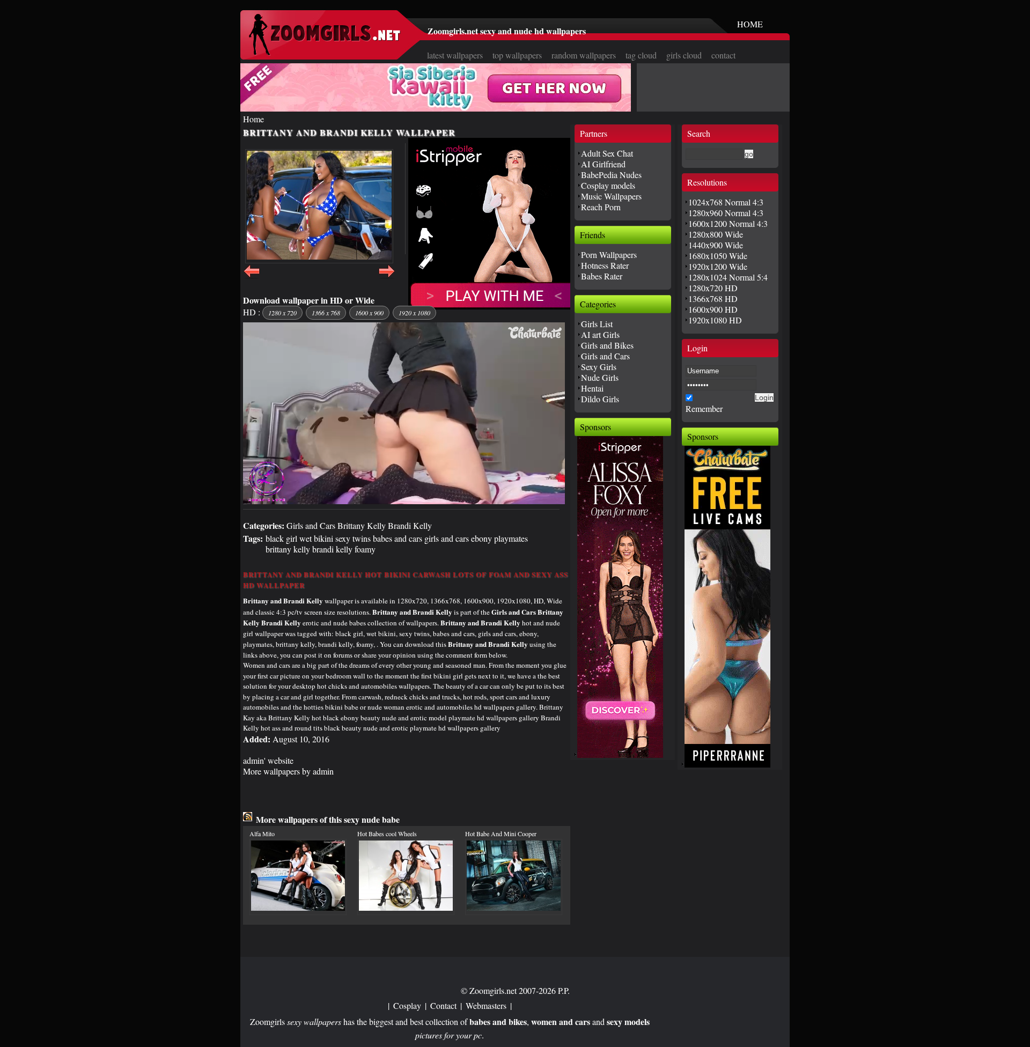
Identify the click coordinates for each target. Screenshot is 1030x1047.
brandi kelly (332, 549)
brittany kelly (288, 549)
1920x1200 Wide (717, 266)
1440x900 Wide (715, 244)
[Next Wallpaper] (386, 277)
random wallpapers (583, 55)
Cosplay (407, 1005)
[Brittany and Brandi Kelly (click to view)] (319, 206)
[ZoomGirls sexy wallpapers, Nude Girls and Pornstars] (324, 52)
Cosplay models (608, 185)
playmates (511, 538)
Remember (704, 408)
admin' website (268, 760)
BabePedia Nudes (611, 174)
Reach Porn (601, 206)
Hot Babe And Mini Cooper (500, 833)
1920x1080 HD (715, 320)
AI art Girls (600, 334)
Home (253, 118)
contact (723, 55)
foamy (365, 549)
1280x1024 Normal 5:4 (728, 277)
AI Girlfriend (603, 163)
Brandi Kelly (410, 525)
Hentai (592, 388)
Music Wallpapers (611, 196)
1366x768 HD (713, 298)
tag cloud (641, 55)
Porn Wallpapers (609, 254)
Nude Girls (600, 377)
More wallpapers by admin (288, 771)
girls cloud (684, 55)
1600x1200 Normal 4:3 (728, 223)
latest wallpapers (455, 55)
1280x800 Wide (715, 234)
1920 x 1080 (414, 312)
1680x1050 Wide (717, 255)
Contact (443, 1005)
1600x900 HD (713, 309)
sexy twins (353, 538)
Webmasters (486, 1005)
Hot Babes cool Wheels (387, 833)
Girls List (597, 323)
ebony (481, 538)
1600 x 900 (369, 312)
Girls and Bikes (607, 345)
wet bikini (316, 538)
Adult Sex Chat (607, 153)
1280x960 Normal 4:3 (725, 212)
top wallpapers (517, 55)
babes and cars (397, 538)
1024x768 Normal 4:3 (725, 202)
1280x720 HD (713, 287)
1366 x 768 (326, 312)
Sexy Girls (598, 366)
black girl (281, 538)
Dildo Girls (600, 398)
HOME (750, 24)
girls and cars (446, 538)
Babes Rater (601, 276)
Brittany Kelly (361, 525)
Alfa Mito (262, 833)
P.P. (564, 990)
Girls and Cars (310, 525)
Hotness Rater (605, 265)
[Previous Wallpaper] (251, 277)
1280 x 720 (282, 312)
